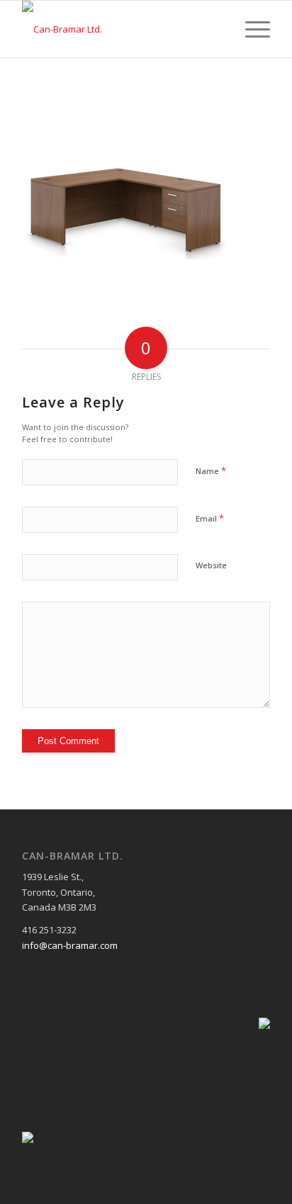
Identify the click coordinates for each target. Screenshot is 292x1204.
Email (210, 518)
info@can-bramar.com (70, 945)
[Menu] (250, 29)
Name (211, 470)
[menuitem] (217, 29)
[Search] (217, 29)
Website (211, 565)
